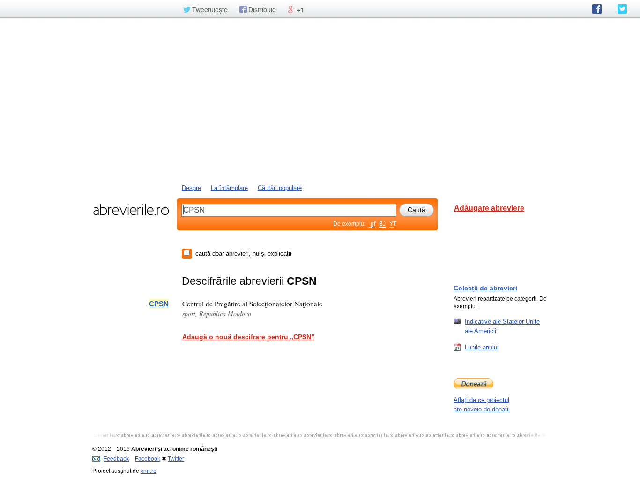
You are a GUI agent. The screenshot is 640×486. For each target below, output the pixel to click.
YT (392, 223)
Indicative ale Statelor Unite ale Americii (502, 326)
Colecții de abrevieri (485, 288)
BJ (382, 223)
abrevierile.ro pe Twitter (622, 9)
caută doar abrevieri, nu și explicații (243, 253)
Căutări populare (280, 187)
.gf (372, 223)
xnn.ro (148, 471)
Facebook (147, 459)
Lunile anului (482, 347)
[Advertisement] (320, 100)
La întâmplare (229, 187)
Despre (191, 187)
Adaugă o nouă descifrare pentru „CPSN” (248, 337)
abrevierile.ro (131, 210)
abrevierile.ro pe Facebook (597, 9)
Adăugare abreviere (489, 208)
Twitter (176, 459)
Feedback (116, 459)
